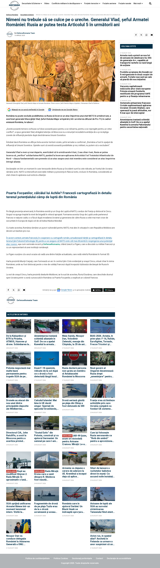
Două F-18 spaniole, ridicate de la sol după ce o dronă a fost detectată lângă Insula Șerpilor (46, 372)
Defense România (12, 15)
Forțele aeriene (109, 3)
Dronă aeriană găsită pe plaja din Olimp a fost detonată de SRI (73, 403)
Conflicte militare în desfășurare (66, 3)
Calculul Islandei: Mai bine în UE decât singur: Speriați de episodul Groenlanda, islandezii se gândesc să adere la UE (45, 404)
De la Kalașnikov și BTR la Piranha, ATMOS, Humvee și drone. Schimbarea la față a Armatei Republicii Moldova (17, 340)
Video (46, 3)
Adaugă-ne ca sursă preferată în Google (28, 110)
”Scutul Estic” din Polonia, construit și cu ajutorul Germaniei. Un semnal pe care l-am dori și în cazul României (46, 436)
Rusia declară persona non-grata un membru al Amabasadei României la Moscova (74, 372)
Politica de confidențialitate (38, 558)
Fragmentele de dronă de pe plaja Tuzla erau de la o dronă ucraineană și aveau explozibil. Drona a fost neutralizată (46, 507)
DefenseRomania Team (26, 33)
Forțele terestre (91, 3)
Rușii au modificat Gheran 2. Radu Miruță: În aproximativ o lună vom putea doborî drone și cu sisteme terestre (16, 475)
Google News (66, 290)
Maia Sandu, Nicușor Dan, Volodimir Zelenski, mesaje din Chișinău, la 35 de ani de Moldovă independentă (73, 340)
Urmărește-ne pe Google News (65, 110)
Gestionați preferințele (82, 558)
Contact (99, 558)
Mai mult (137, 3)
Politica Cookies (61, 558)
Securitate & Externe (31, 3)
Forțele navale (125, 3)
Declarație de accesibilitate (119, 558)
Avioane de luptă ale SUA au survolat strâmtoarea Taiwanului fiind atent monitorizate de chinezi (101, 507)
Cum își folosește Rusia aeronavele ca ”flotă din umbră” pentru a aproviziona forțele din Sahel (101, 436)
